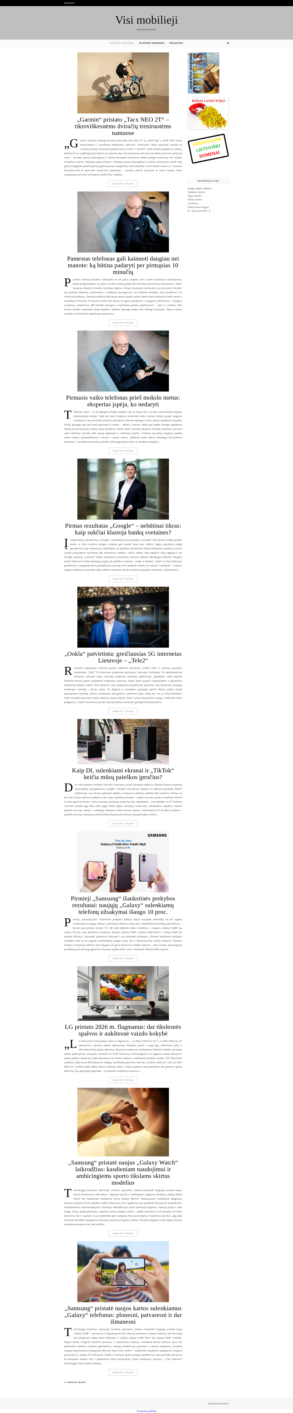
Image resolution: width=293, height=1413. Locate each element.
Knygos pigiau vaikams (200, 188)
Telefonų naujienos (152, 42)
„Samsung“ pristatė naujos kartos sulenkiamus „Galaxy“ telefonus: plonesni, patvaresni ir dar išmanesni (123, 1315)
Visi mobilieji (146, 19)
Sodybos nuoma (196, 191)
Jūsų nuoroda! (199, 210)
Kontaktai (69, 3)
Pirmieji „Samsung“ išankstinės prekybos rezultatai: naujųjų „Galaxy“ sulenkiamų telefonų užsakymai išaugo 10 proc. (123, 905)
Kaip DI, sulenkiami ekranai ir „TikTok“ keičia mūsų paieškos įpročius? (123, 773)
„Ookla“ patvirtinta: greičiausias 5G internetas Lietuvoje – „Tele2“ (123, 657)
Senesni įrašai (76, 1382)
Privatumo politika (146, 1411)
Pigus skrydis (194, 195)
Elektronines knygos (198, 207)
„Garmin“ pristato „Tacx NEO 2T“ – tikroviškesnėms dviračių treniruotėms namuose (123, 126)
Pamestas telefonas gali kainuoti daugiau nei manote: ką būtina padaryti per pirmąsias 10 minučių (123, 265)
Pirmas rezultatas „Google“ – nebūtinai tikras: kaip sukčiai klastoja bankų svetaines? (123, 529)
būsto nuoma (195, 199)
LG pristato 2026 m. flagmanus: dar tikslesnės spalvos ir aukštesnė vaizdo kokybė (123, 1030)
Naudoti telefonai (122, 42)
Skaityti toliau (123, 183)
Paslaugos (176, 42)
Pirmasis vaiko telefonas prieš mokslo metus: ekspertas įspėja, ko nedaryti (123, 401)
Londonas (193, 203)
